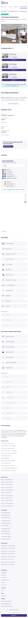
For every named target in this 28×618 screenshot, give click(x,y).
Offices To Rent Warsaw (7, 479)
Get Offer (13, 60)
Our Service (3, 577)
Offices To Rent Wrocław (7, 482)
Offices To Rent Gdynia (6, 495)
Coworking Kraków (5, 517)
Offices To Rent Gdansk (6, 487)
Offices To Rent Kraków (6, 484)
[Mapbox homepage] (4, 231)
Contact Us (3, 585)
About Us (3, 575)
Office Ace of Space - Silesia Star (9, 453)
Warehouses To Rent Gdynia (8, 562)
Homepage (3, 572)
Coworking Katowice (13, 11)
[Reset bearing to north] (25, 199)
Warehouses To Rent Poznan (8, 564)
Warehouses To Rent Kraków (8, 551)
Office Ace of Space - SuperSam (8, 450)
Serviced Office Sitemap (6, 606)
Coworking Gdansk (5, 520)
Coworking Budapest (6, 536)
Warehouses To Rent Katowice (8, 556)
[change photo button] (23, 33)
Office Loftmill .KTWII (6, 463)
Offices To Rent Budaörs (7, 506)
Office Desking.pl (5, 458)
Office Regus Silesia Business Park (9, 468)
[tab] (10, 6)
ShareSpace (4, 11)
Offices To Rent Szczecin (7, 500)
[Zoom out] (25, 197)
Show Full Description (13, 103)
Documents (4, 595)
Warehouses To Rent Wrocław (8, 548)
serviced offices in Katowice (13, 434)
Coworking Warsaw (5, 512)
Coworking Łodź (5, 525)
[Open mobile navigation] (26, 3)
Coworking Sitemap (5, 603)
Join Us (2, 582)
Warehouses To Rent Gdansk (8, 553)
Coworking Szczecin (5, 533)
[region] (14, 213)
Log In (2, 590)
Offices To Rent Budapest (7, 503)
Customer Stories (5, 580)
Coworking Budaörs (5, 539)
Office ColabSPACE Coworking (8, 470)
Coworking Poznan (5, 531)
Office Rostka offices (6, 455)
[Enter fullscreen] (25, 202)
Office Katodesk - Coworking (8, 445)
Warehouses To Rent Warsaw (8, 545)
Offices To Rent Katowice (7, 490)
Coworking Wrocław (6, 515)
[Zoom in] (25, 195)
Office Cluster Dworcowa (7, 443)
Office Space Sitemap (6, 601)
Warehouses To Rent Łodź (7, 559)
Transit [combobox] (5, 165)
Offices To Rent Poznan (6, 498)
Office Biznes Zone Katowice (7, 448)
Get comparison (7, 146)
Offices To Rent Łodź (6, 492)
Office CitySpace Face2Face (7, 465)
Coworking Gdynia (5, 528)
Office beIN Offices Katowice (8, 460)
